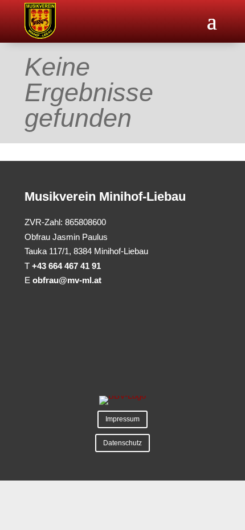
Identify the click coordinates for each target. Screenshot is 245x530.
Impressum (122, 419)
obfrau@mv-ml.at (66, 280)
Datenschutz (122, 443)
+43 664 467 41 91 (66, 266)
